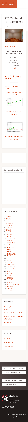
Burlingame (9, 223)
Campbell (9, 225)
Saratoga (9, 282)
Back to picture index (12, 46)
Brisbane (8, 221)
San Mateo (10, 277)
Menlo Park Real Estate (12, 87)
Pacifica (9, 260)
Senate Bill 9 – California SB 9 (13, 313)
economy (7, 338)
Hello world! (8, 322)
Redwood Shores (12, 269)
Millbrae (9, 249)
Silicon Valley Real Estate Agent (17, 414)
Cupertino (9, 227)
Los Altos (9, 240)
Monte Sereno (11, 253)
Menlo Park (10, 247)
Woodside (10, 291)
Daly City (8, 229)
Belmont (8, 219)
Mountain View (11, 256)
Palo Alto (9, 262)
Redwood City (11, 267)
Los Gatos (9, 245)
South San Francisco (13, 284)
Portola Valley (11, 264)
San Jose (9, 275)
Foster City (9, 234)
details (14, 68)
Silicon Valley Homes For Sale (18, 416)
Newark (9, 258)
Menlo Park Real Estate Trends (14, 93)
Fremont (9, 236)
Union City (10, 288)
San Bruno (10, 271)
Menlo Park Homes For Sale (13, 77)
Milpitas (9, 251)
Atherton (8, 216)
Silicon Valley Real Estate (19, 418)
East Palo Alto (10, 232)
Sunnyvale (10, 286)
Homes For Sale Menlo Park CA (8, 3)
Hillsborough (11, 238)
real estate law (8, 342)
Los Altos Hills (11, 243)
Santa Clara (10, 280)
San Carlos (10, 273)
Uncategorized (9, 346)
